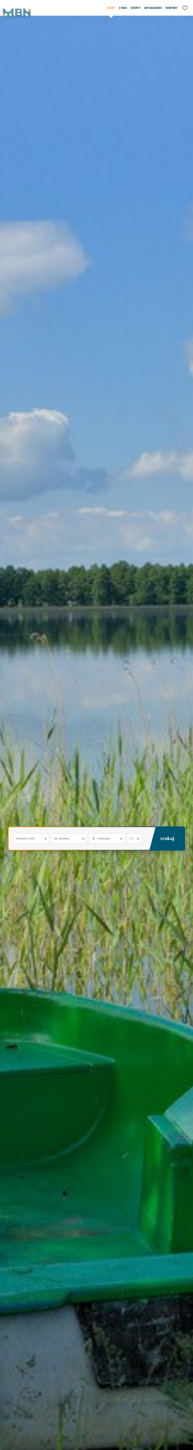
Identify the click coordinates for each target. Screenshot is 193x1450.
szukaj (167, 838)
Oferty (135, 8)
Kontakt (172, 8)
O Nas (123, 8)
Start (111, 8)
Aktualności (153, 8)
